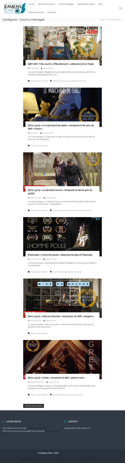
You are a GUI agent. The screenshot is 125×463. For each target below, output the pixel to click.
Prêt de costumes (36, 12)
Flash (58, 459)
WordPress (89, 459)
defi (69, 81)
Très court (82, 81)
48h (54, 81)
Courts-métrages (66, 4)
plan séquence (86, 210)
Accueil (31, 4)
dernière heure (70, 210)
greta (66, 395)
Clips (100, 4)
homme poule (76, 272)
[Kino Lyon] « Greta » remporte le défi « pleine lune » (56, 377)
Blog (32, 81)
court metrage (62, 81)
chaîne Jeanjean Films (37, 428)
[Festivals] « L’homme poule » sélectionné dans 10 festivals (60, 255)
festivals (67, 272)
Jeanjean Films (48, 68)
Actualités (51, 12)
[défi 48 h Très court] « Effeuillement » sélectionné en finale (61, 64)
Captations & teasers (86, 4)
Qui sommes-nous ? (46, 4)
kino (78, 210)
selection (75, 81)
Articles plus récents (33, 406)
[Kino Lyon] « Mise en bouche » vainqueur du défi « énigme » (61, 316)
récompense (78, 395)
